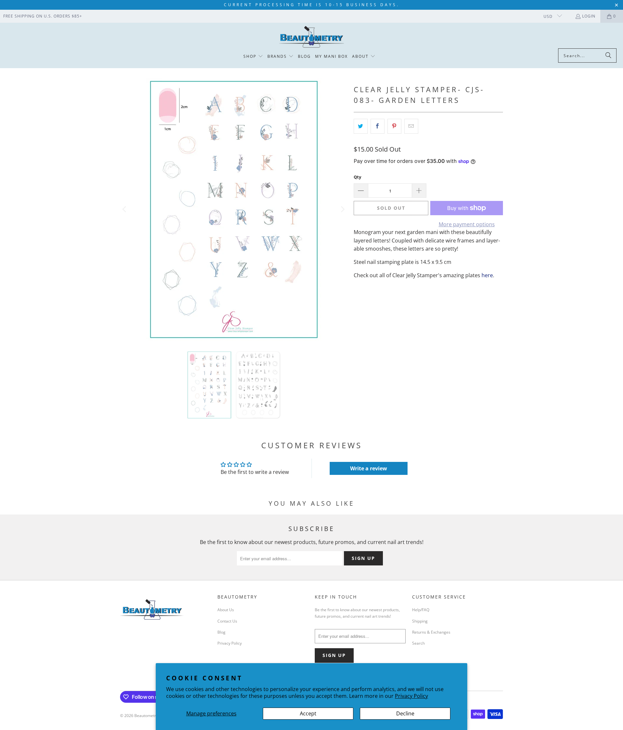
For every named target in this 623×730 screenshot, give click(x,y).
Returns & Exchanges (431, 632)
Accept (308, 713)
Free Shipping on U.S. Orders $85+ (42, 16)
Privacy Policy (411, 695)
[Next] (342, 209)
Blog (221, 632)
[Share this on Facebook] (378, 126)
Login (588, 16)
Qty (357, 177)
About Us (225, 609)
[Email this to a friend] (411, 126)
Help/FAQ (420, 609)
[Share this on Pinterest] (394, 126)
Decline (405, 713)
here (487, 275)
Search (418, 643)
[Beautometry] (311, 37)
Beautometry (146, 715)
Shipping (420, 621)
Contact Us (227, 621)
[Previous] (125, 209)
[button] (253, 56)
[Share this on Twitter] (361, 126)
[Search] (608, 55)
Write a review (368, 468)
